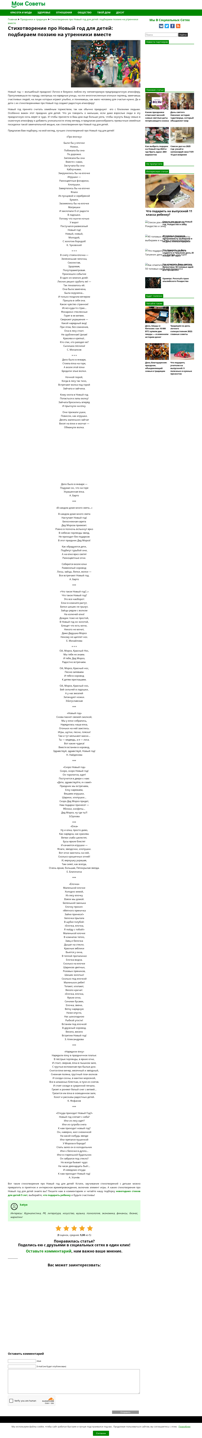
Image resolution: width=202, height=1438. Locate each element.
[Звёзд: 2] (66, 1228)
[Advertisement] (31, 60)
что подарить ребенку (56, 1195)
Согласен (101, 1433)
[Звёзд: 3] (74, 1228)
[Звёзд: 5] (90, 1228)
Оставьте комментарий (48, 1251)
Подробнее (184, 1426)
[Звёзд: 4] (82, 1228)
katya (23, 1204)
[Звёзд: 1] (58, 1228)
